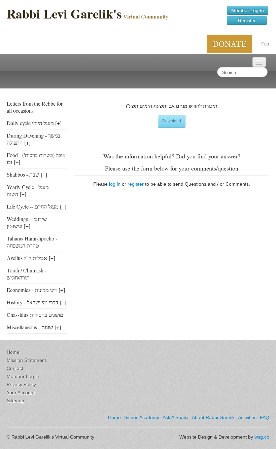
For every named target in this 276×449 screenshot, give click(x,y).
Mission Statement (26, 360)
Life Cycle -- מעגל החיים (32, 206)
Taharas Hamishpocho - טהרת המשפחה (32, 242)
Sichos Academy (141, 417)
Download (171, 121)
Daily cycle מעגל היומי (30, 122)
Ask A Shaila (175, 417)
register (136, 184)
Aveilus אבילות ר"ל (27, 257)
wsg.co (261, 437)
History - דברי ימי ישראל (32, 302)
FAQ (264, 417)
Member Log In (247, 10)
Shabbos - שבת (23, 174)
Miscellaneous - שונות (30, 327)
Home (13, 352)
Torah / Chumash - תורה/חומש (26, 274)
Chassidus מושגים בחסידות (35, 314)
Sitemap (15, 400)
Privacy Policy (21, 384)
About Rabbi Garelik (213, 417)
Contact (15, 368)
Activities (247, 417)
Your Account (21, 392)
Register (247, 20)
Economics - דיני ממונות (32, 289)
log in (114, 184)
